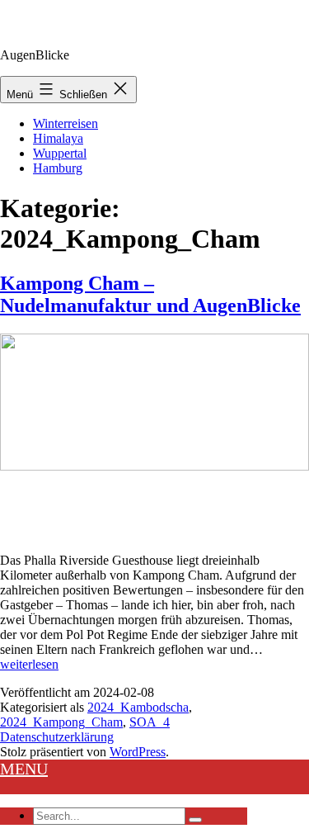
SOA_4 (149, 722)
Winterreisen (65, 123)
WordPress (138, 752)
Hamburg (57, 168)
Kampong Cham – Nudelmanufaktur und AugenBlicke (150, 294)
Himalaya (58, 138)
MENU (24, 769)
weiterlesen (29, 664)
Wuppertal (60, 153)
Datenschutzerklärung (57, 737)
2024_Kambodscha (138, 707)
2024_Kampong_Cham (61, 722)
